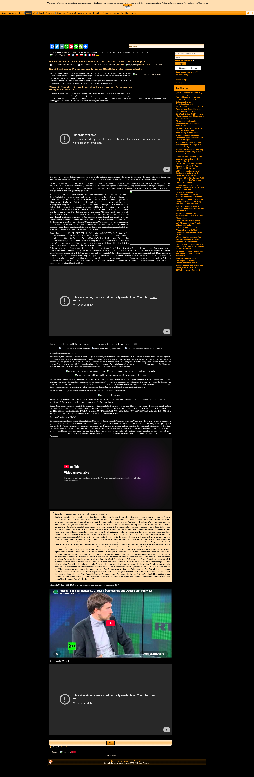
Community (13, 13)
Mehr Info (127, 5)
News (21, 13)
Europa (28, 13)
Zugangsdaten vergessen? (187, 72)
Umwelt (41, 13)
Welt (34, 13)
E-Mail (148, 65)
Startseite (65, 52)
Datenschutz (139, 761)
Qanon (4, 13)
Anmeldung (125, 13)
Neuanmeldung (182, 75)
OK (127, 8)
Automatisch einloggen (183, 60)
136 (251, 13)
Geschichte (50, 13)
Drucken (141, 65)
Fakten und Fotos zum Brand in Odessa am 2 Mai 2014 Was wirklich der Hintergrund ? (99, 61)
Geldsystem (61, 13)
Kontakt (116, 13)
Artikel (128, 188)
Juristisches (107, 13)
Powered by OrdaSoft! (110, 755)
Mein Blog (97, 13)
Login (134, 13)
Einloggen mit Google (188, 68)
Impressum (128, 761)
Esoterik (81, 13)
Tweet (54, 752)
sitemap (179, 83)
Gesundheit (71, 13)
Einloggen (180, 64)
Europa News (65, 747)
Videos (88, 13)
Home (112, 761)
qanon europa (120, 65)
